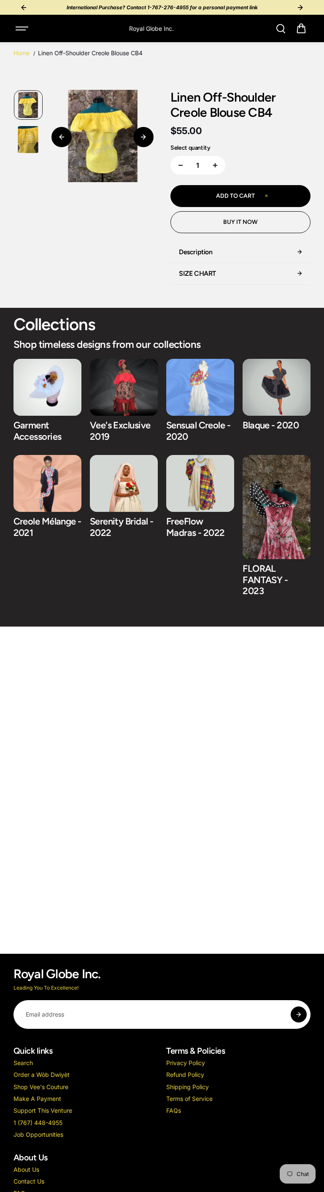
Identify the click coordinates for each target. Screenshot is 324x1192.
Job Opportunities (38, 1134)
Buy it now (240, 222)
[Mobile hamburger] (23, 28)
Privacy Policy (185, 1062)
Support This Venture (43, 1110)
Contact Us (29, 1181)
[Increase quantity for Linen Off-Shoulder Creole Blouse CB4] (215, 165)
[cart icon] (301, 28)
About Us (26, 1169)
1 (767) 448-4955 (38, 1122)
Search (23, 1062)
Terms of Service (189, 1098)
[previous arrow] (61, 137)
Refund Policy (185, 1074)
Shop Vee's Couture (41, 1086)
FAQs (173, 1110)
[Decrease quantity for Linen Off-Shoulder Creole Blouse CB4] (180, 165)
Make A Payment (37, 1098)
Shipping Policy (187, 1086)
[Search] (280, 28)
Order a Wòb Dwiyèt (42, 1074)
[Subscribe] (299, 1014)
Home (22, 53)
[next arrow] (143, 137)
